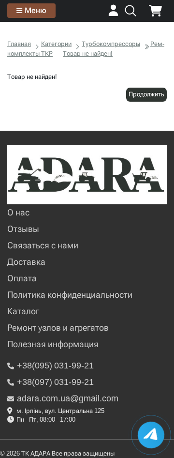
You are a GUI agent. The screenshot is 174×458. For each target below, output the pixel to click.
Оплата (22, 278)
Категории (56, 43)
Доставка (26, 262)
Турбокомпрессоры (111, 43)
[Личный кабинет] (113, 13)
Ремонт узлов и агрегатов (58, 327)
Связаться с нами (42, 245)
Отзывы (23, 229)
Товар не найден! (88, 53)
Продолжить (146, 94)
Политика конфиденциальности (69, 295)
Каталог (23, 311)
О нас (18, 212)
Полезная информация (53, 344)
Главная (19, 43)
